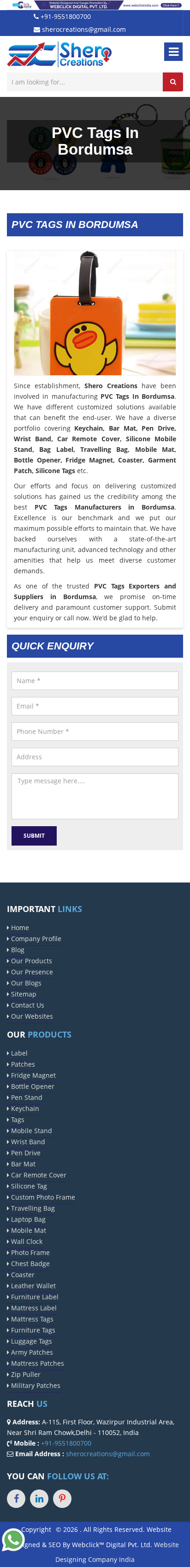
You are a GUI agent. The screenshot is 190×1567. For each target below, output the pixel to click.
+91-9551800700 (65, 16)
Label (18, 1053)
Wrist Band (27, 1141)
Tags (16, 1119)
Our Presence (31, 971)
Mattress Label (33, 1307)
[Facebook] (16, 1498)
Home (19, 927)
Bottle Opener (31, 1086)
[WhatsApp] (13, 1539)
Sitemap (22, 994)
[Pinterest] (62, 1498)
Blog (16, 949)
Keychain (24, 1108)
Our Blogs (25, 983)
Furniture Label (34, 1296)
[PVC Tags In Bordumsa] (95, 331)
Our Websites (31, 1016)
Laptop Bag (27, 1219)
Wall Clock (25, 1241)
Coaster (22, 1274)
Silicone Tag (28, 1186)
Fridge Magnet (32, 1075)
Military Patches (34, 1385)
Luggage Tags (30, 1341)
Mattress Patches (36, 1363)
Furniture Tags (32, 1330)
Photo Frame (29, 1252)
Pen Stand (25, 1097)
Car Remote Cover (37, 1175)
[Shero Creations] (59, 53)
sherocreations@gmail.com (83, 29)
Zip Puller (25, 1374)
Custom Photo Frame (42, 1197)
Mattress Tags (31, 1319)
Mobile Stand (30, 1130)
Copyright (36, 1529)
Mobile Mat (27, 1230)
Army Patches (31, 1352)
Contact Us (26, 1005)
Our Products (30, 960)
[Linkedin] (39, 1498)
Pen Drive (25, 1152)
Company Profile (35, 938)
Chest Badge (29, 1263)
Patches (22, 1064)
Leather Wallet (32, 1285)
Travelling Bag (32, 1208)
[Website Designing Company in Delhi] (95, 4)
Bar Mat (22, 1163)
